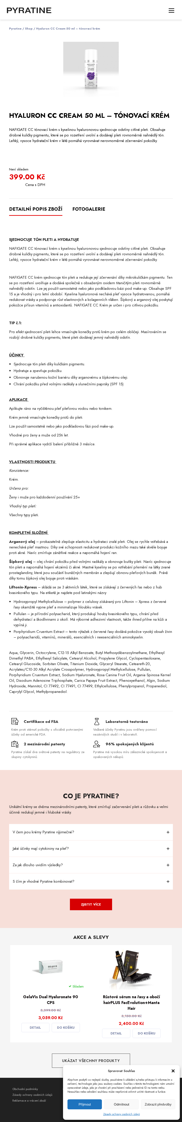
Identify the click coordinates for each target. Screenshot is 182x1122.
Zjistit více (91, 904)
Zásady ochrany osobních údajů (121, 1114)
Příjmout (85, 1104)
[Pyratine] (29, 10)
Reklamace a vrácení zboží (29, 1100)
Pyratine (15, 28)
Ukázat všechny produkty (91, 1060)
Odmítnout (121, 1104)
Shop (29, 28)
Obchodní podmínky (25, 1089)
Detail (35, 1027)
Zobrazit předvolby (158, 1104)
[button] (173, 1071)
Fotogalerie (88, 209)
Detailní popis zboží (35, 209)
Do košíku (66, 1027)
